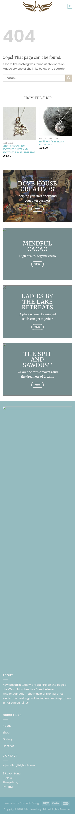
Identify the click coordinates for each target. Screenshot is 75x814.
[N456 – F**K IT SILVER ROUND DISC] (55, 121)
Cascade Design (30, 803)
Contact (8, 746)
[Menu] (5, 6)
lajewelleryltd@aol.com (19, 765)
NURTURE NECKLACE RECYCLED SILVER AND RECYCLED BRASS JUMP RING (19, 149)
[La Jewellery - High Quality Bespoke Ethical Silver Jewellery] (37, 6)
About (7, 726)
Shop (6, 733)
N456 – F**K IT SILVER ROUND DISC (51, 143)
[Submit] (68, 78)
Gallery (8, 739)
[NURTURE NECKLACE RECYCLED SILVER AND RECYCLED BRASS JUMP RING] (19, 123)
